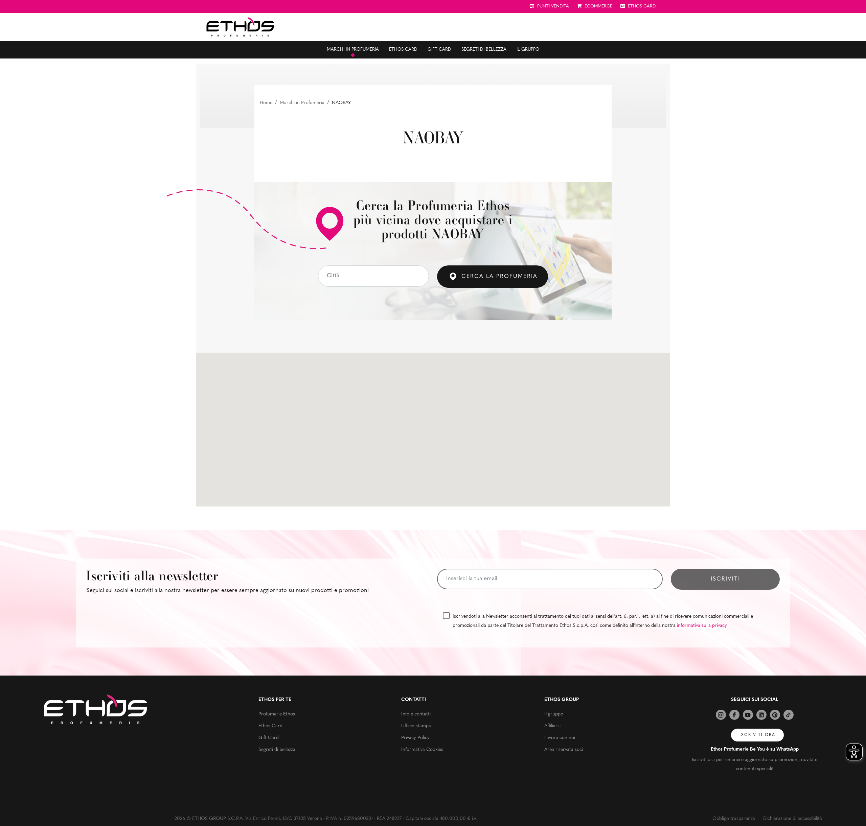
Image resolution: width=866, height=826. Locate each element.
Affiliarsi (552, 726)
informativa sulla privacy (702, 625)
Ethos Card (403, 49)
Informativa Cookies (422, 749)
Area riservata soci (563, 749)
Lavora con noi (559, 737)
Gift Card (439, 49)
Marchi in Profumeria (302, 102)
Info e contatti (416, 714)
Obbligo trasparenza (733, 818)
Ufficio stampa (416, 726)
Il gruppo (528, 49)
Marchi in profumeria (353, 49)
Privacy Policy (415, 737)
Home (266, 102)
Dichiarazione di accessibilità (792, 818)
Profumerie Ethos (276, 714)
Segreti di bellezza (483, 49)
